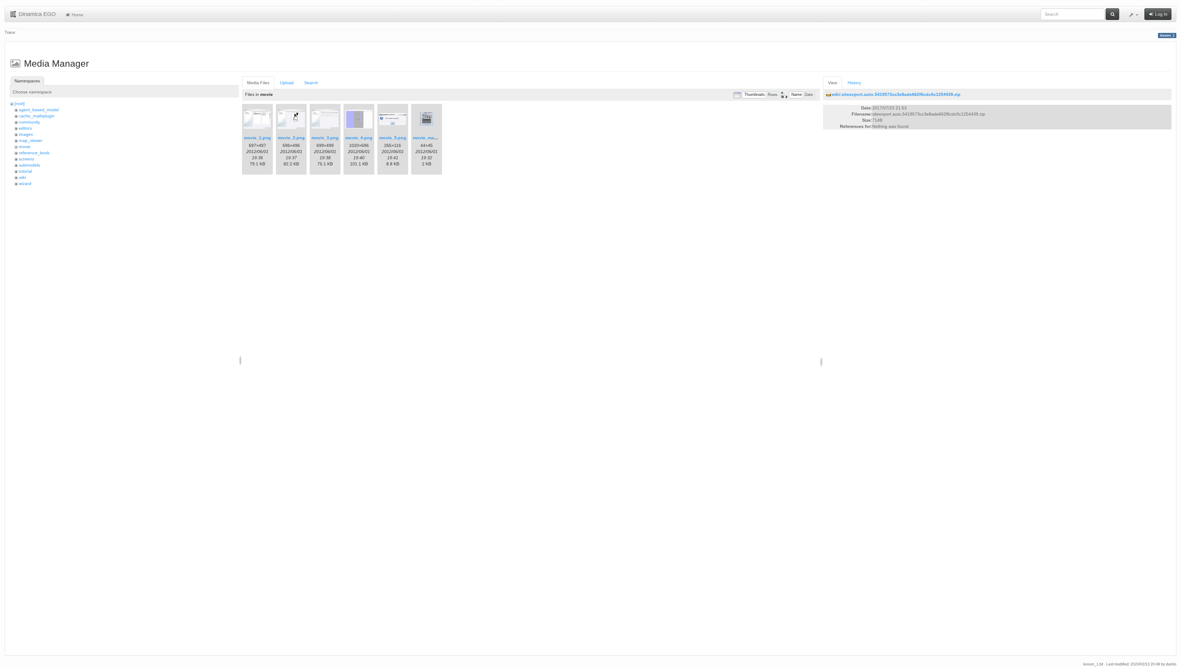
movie (24, 146)
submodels (29, 165)
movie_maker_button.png (440, 137)
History (854, 82)
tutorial (25, 171)
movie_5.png (392, 137)
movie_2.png (291, 137)
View (832, 82)
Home (76, 14)
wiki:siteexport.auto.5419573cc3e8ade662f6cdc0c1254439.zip (896, 94)
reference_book (34, 152)
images (26, 134)
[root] (19, 103)
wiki (22, 177)
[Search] (1112, 14)
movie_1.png (257, 137)
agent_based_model (39, 109)
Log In (1160, 14)
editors (25, 128)
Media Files (258, 82)
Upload (287, 82)
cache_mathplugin (36, 115)
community (29, 122)
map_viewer (30, 140)
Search (311, 82)
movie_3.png (325, 137)
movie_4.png (358, 137)
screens (26, 158)
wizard (25, 183)
